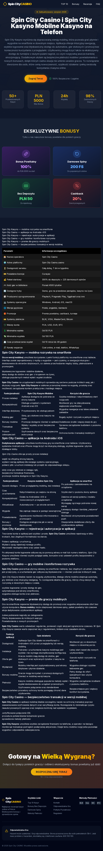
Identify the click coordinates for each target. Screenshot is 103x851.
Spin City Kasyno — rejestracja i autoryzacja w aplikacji (28, 235)
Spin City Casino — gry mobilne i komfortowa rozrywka (28, 238)
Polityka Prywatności (62, 810)
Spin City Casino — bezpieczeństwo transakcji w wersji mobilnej (32, 244)
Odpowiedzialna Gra (62, 806)
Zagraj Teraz (36, 78)
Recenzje (87, 4)
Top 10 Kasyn (33, 803)
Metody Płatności (35, 813)
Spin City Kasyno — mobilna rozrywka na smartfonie (27, 229)
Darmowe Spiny (34, 810)
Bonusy (75, 4)
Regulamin (58, 813)
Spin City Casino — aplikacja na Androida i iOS (24, 232)
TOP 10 (64, 4)
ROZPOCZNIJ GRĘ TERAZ (51, 771)
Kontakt (57, 803)
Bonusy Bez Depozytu (37, 806)
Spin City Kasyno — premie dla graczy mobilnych (25, 241)
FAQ (98, 4)
